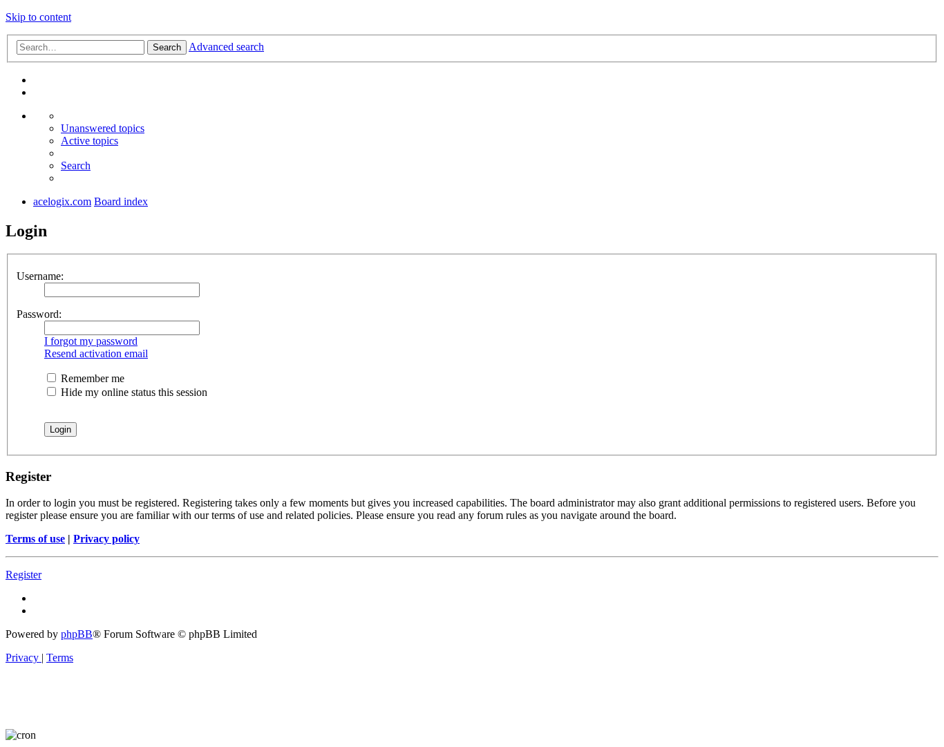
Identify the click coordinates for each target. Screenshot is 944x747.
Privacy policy (106, 539)
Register (23, 574)
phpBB (77, 634)
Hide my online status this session (132, 392)
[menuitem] (102, 128)
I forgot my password (91, 341)
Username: (40, 276)
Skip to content (38, 17)
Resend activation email (96, 353)
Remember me (91, 378)
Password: (39, 314)
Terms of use (35, 539)
